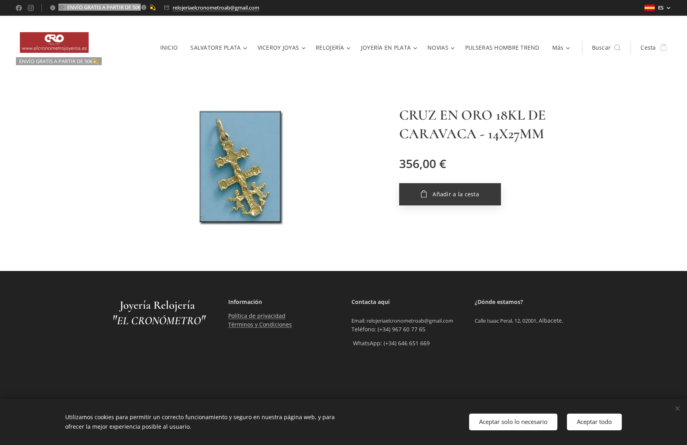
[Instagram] (31, 8)
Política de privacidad (256, 315)
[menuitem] (171, 48)
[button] (606, 48)
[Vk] (19, 8)
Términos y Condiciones (260, 324)
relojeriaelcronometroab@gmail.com (216, 7)
